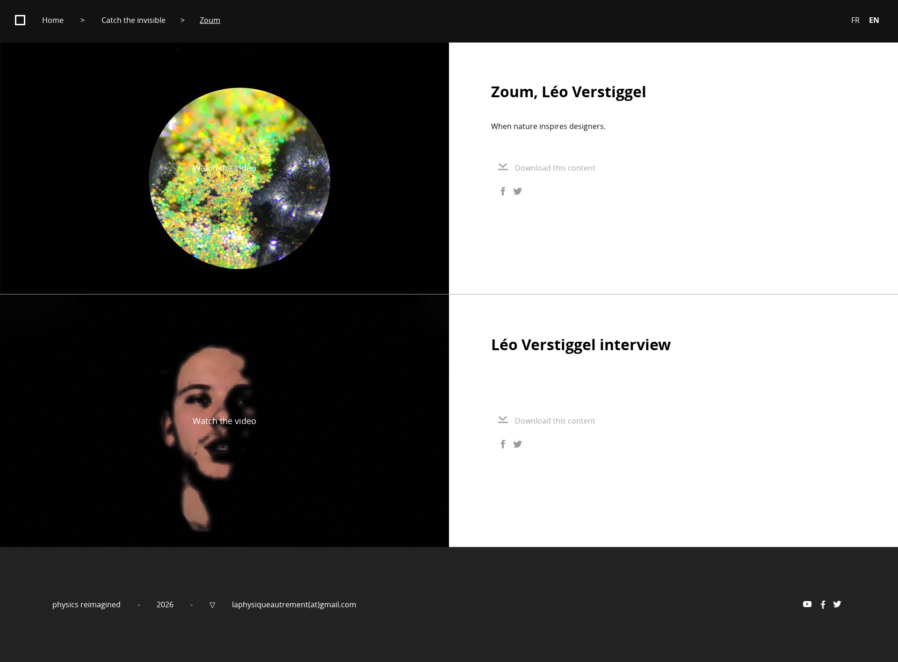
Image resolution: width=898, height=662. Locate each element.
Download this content (555, 168)
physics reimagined (87, 604)
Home (53, 20)
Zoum (210, 20)
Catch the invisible (133, 20)
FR (855, 20)
